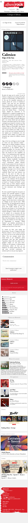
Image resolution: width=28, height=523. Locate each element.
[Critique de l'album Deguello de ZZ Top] (5, 387)
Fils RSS (5, 506)
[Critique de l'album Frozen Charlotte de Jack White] (5, 396)
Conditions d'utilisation (9, 497)
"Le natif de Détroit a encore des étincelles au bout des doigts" (18, 394)
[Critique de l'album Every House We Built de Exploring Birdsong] (5, 369)
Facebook (5, 503)
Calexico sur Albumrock (14, 317)
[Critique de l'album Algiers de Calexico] (5, 347)
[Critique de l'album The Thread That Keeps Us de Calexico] (5, 337)
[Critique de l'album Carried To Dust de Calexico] (5, 356)
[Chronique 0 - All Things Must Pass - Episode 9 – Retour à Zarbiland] (14, 468)
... (1, 429)
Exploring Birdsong (15, 362)
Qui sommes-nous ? (8, 490)
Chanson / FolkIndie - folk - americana (14, 325)
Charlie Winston (5, 452)
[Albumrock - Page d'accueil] (14, 7)
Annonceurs (6, 495)
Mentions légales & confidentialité (11, 499)
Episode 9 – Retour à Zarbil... (9, 478)
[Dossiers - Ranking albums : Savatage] (14, 425)
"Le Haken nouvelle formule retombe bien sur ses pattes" (18, 404)
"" (14, 370)
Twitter (4, 505)
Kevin (3, 89)
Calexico (9, 54)
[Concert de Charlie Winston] (14, 450)
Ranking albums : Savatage (8, 428)
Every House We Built (15, 364)
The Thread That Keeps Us (17, 334)
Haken (11, 399)
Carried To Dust (14, 353)
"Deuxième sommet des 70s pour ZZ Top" (18, 384)
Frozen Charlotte (14, 391)
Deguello (12, 382)
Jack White (13, 390)
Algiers (11, 343)
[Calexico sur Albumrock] (5, 327)
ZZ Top (12, 380)
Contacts (5, 492)
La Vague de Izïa (7, 23)
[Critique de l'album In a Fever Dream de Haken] (5, 406)
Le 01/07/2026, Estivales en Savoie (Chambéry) (13, 454)
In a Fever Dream (14, 401)
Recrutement (6, 494)
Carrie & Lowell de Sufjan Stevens (20, 23)
